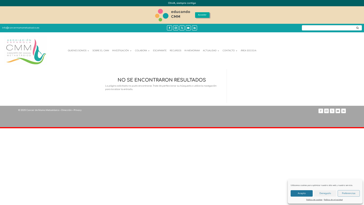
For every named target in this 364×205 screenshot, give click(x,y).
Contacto (229, 51)
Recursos (175, 51)
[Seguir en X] (182, 27)
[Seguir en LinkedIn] (194, 27)
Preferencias (348, 193)
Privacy (77, 110)
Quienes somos (77, 51)
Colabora (141, 51)
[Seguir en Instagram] (175, 27)
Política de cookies (314, 200)
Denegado (325, 193)
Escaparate (160, 51)
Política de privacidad (333, 200)
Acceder (202, 15)
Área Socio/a (248, 51)
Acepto (302, 193)
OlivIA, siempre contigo (182, 3)
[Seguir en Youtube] (188, 27)
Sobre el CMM (100, 51)
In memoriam (192, 51)
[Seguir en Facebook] (169, 27)
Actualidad (210, 51)
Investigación (120, 51)
